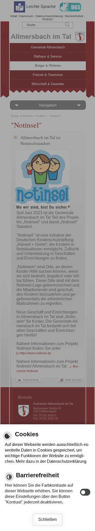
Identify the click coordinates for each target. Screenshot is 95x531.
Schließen (47, 519)
